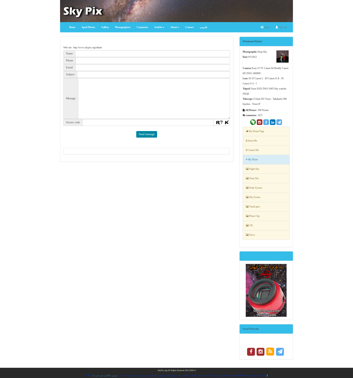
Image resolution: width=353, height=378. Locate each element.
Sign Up (282, 27)
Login (266, 27)
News (252, 234)
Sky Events (254, 197)
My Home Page (256, 131)
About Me (252, 140)
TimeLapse (254, 206)
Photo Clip (254, 216)
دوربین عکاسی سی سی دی (104, 375)
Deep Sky (254, 178)
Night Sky (254, 168)
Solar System (255, 187)
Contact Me (253, 150)
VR (251, 225)
